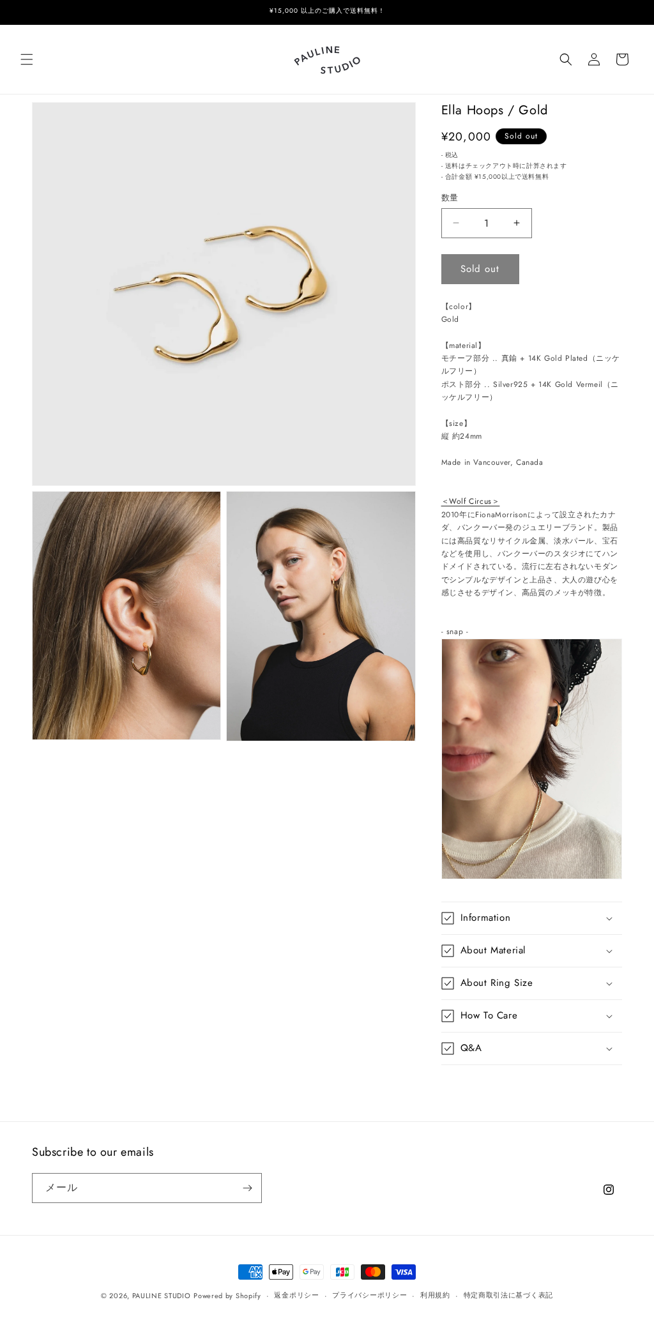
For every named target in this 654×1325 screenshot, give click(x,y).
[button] (27, 59)
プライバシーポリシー (369, 1295)
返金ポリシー (296, 1295)
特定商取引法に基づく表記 (508, 1295)
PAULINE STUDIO (161, 1296)
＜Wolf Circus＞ (470, 501)
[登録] (247, 1188)
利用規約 (435, 1295)
